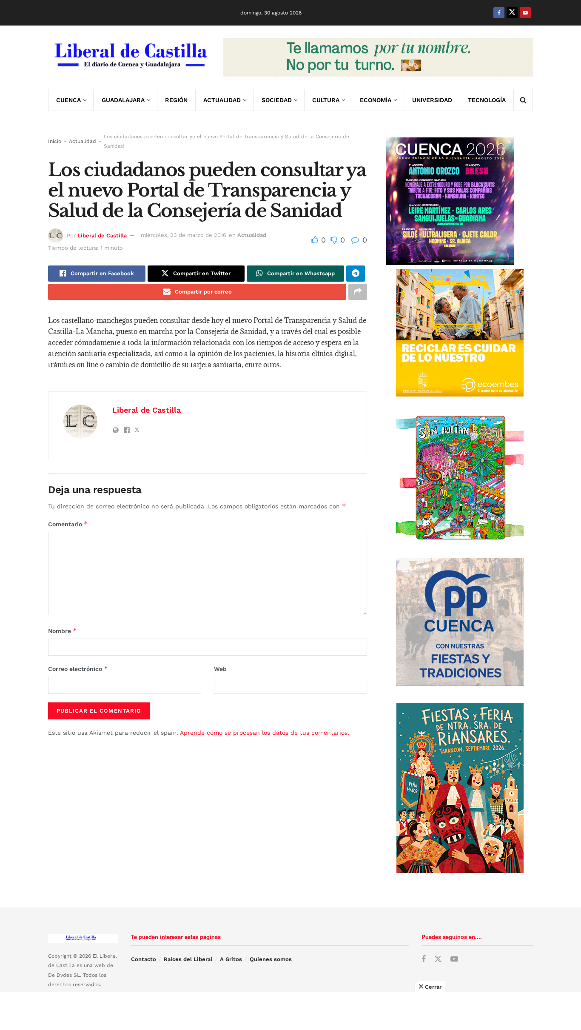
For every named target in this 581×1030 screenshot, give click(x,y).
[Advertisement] (290, 1011)
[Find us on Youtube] (525, 13)
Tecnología (487, 100)
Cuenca (68, 100)
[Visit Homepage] (129, 57)
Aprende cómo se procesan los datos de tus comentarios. (264, 732)
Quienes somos (271, 959)
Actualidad (222, 100)
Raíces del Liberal (188, 959)
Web (220, 668)
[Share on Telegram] (355, 273)
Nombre (62, 631)
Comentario (68, 524)
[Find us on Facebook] (498, 13)
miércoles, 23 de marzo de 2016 (183, 235)
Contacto (143, 959)
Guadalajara (123, 100)
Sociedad (277, 100)
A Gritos (231, 959)
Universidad (432, 100)
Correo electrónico (78, 669)
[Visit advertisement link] (378, 57)
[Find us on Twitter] (512, 13)
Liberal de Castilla (102, 235)
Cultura (325, 100)
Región (176, 100)
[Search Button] (523, 100)
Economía (375, 100)
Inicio (54, 141)
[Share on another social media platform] (357, 292)
